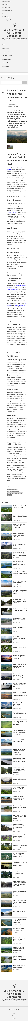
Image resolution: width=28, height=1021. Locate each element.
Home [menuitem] (3, 44)
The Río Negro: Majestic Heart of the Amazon (19, 929)
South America (13, 489)
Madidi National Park (12, 289)
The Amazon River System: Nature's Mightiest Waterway (19, 583)
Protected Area (14, 106)
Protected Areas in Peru (12, 491)
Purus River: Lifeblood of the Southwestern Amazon (19, 731)
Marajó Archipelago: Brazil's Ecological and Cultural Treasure (18, 798)
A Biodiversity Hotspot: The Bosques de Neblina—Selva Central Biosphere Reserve (20, 779)
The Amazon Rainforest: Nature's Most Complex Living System (19, 526)
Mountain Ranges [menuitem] (6, 59)
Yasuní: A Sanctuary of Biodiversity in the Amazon (19, 788)
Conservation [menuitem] (5, 70)
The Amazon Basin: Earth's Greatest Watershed (19, 506)
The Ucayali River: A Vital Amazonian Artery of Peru (19, 619)
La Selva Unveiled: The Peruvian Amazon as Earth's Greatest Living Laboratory (20, 554)
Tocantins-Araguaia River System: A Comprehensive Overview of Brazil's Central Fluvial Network (20, 695)
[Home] (14, 25)
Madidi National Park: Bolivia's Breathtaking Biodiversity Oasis (18, 949)
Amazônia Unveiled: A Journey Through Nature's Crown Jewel (19, 535)
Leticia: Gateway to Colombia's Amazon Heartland (18, 873)
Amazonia (9, 495)
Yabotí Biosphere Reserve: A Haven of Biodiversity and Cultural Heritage (20, 845)
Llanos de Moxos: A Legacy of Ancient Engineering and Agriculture (20, 723)
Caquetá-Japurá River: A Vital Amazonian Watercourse (19, 704)
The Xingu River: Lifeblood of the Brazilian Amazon (19, 628)
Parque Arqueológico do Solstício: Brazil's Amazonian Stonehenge (19, 836)
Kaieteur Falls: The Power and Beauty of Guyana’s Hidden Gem (19, 666)
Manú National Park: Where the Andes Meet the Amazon (20, 572)
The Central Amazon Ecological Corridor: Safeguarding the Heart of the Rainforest (19, 564)
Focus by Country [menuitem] (6, 1)
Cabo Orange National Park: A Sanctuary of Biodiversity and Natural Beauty (20, 864)
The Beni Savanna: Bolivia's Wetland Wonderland (19, 892)
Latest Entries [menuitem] (5, 48)
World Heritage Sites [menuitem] (7, 16)
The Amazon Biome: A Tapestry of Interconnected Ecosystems (20, 517)
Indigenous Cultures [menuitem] (7, 55)
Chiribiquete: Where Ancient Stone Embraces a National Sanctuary (20, 592)
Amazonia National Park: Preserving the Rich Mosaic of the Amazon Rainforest (20, 958)
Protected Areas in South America (15, 493)
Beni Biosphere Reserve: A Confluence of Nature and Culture (19, 817)
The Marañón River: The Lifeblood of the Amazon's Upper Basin (19, 601)
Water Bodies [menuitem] (5, 62)
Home (14, 1013)
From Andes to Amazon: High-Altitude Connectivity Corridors (19, 544)
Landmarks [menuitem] (5, 4)
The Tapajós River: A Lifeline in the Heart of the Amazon (19, 714)
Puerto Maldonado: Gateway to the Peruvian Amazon (19, 638)
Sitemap (14, 1015)
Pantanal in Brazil (11, 212)
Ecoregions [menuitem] (5, 13)
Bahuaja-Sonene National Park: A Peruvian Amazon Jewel (19, 902)
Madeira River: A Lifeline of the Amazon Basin (19, 740)
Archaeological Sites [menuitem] (7, 19)
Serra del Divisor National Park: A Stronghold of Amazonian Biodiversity (19, 760)
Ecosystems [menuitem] (5, 66)
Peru (8, 489)
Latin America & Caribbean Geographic (14, 32)
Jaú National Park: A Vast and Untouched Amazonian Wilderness (19, 657)
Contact (14, 1018)
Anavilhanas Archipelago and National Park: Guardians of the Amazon (19, 939)
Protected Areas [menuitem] (6, 7)
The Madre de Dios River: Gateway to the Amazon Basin (19, 685)
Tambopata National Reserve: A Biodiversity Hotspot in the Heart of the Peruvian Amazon (19, 827)
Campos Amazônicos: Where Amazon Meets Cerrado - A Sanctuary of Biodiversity (19, 770)
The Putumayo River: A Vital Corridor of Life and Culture (20, 609)
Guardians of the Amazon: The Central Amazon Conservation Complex (19, 675)
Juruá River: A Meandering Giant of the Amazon (19, 966)
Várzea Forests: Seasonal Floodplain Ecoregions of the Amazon (19, 647)
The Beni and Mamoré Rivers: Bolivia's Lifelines (19, 910)
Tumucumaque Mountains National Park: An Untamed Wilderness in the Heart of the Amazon (19, 883)
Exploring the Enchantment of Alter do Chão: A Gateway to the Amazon (20, 921)
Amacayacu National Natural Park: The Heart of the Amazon (19, 807)
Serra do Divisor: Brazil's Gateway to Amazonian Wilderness (19, 751)
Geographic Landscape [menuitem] (8, 52)
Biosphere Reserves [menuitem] (7, 10)
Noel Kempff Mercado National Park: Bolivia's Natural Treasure (18, 855)
